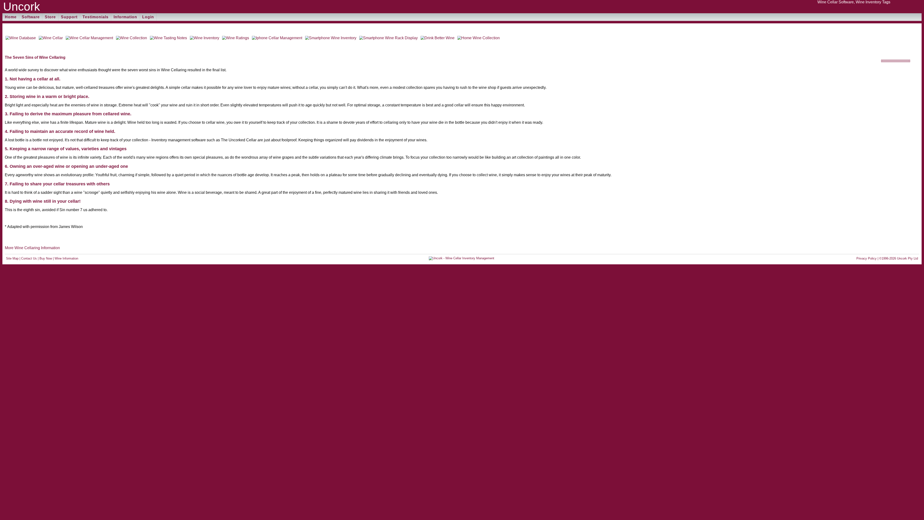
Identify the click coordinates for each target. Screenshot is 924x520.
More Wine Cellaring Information (32, 248)
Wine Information (66, 258)
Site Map (12, 258)
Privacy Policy (866, 258)
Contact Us (29, 258)
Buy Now (45, 258)
